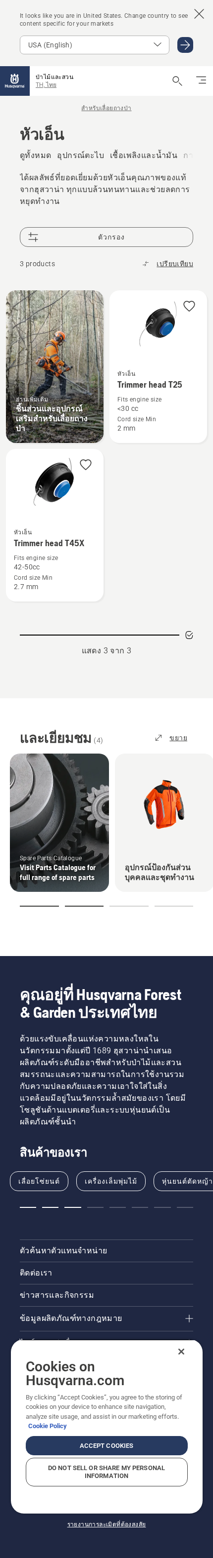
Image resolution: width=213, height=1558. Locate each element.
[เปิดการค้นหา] (177, 81)
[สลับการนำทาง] (201, 81)
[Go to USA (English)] (185, 45)
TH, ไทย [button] (46, 84)
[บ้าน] (15, 81)
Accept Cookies (107, 1445)
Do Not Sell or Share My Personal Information (106, 1471)
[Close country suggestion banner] (199, 14)
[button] (189, 307)
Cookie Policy (47, 1426)
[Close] (181, 1352)
